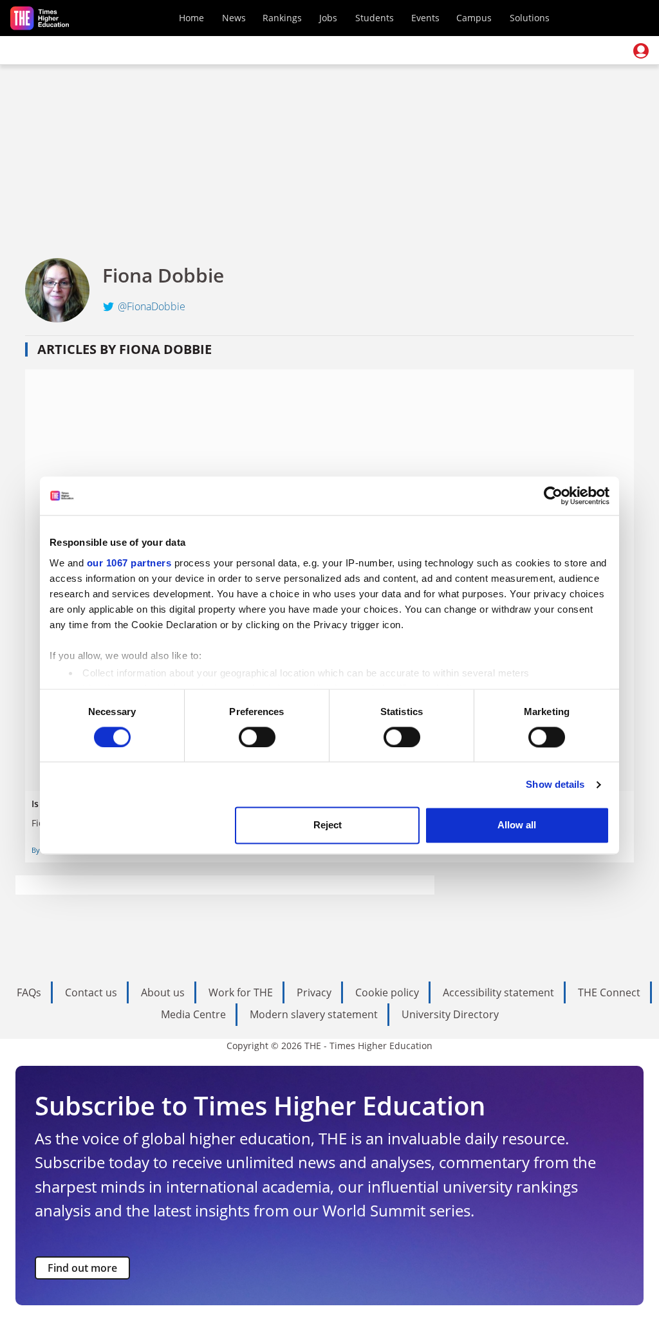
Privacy (314, 992)
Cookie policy (387, 992)
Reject (327, 825)
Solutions (530, 18)
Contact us (91, 992)
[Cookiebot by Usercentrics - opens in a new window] (553, 495)
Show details (555, 784)
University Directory (450, 1014)
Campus (474, 18)
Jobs (328, 18)
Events (425, 18)
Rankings (282, 18)
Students (374, 18)
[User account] (641, 51)
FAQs (29, 992)
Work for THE (241, 992)
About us (163, 992)
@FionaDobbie (151, 306)
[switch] (257, 737)
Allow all (516, 825)
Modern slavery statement (314, 1014)
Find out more (82, 1268)
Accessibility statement (498, 992)
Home (191, 18)
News (234, 18)
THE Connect (609, 992)
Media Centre (193, 1014)
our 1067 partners (129, 562)
